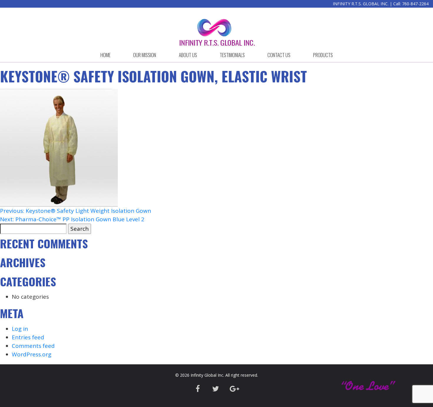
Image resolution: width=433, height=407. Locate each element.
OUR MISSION (144, 55)
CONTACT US (278, 55)
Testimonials (232, 55)
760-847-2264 (415, 3)
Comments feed (33, 346)
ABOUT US (188, 55)
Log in (20, 329)
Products (323, 55)
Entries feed (28, 337)
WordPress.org (31, 354)
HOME (105, 55)
